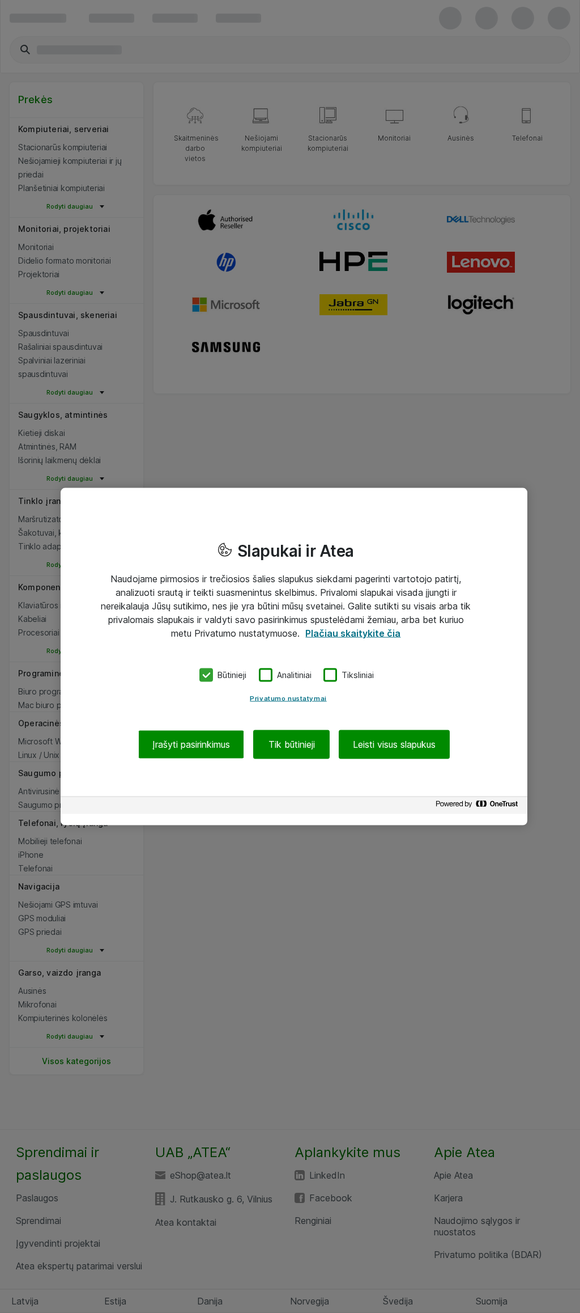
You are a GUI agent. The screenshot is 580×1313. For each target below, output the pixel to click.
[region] (294, 656)
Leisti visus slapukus (394, 743)
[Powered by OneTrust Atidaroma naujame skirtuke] (479, 806)
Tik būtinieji (291, 743)
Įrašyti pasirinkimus (191, 743)
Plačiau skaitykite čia (352, 633)
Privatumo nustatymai (288, 698)
